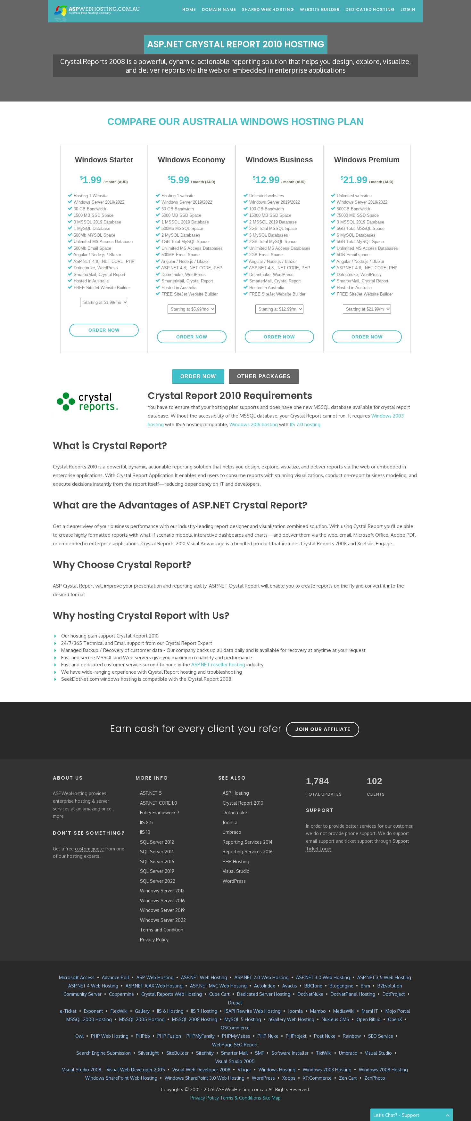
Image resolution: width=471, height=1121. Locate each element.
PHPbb (143, 1036)
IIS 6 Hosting (170, 1011)
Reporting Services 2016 (248, 851)
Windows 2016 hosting (253, 424)
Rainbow (352, 1036)
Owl (79, 1036)
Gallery (142, 1011)
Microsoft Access (77, 977)
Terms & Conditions (240, 1098)
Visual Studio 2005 (235, 1061)
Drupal (235, 1002)
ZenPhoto (374, 1078)
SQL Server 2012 (157, 842)
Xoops (288, 1078)
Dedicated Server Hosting (263, 994)
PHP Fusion (169, 1036)
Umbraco (232, 832)
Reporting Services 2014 (247, 842)
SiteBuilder (177, 1053)
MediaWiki (343, 1011)
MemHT (370, 1011)
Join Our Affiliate (322, 729)
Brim (365, 985)
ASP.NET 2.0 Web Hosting (262, 977)
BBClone (313, 985)
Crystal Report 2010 (243, 803)
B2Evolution (389, 985)
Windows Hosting (277, 1069)
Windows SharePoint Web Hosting (121, 1078)
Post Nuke (324, 1036)
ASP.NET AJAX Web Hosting (154, 985)
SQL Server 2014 (157, 851)
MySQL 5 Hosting (243, 1019)
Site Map (271, 1098)
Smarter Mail (234, 1053)
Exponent (93, 1011)
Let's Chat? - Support (396, 1115)
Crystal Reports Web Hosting (171, 994)
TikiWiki (324, 1053)
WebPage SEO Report (235, 1044)
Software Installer (290, 1053)
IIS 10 (145, 832)
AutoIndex (264, 985)
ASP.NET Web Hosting (204, 977)
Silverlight (148, 1053)
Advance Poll (115, 977)
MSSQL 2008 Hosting (194, 1019)
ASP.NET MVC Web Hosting (218, 985)
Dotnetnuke (235, 812)
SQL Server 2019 (157, 871)
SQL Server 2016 (157, 861)
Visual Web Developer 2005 (136, 1069)
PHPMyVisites (236, 1036)
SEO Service (380, 1036)
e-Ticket (68, 1011)
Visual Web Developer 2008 (201, 1069)
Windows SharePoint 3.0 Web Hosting (204, 1078)
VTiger (244, 1069)
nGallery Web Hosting (291, 1019)
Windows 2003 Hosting (327, 1069)
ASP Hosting (236, 793)
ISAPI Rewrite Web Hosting (253, 1011)
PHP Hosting (236, 861)
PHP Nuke (268, 1036)
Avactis (289, 985)
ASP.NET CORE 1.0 (158, 803)
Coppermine (121, 994)
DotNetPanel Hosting (353, 994)
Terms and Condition (161, 929)
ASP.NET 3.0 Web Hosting (323, 977)
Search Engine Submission (103, 1053)
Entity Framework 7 (159, 812)
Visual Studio (236, 871)
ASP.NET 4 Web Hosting (93, 985)
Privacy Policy (154, 939)
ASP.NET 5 (151, 793)
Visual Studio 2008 (81, 1069)
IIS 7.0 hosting (305, 424)
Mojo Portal (397, 1011)
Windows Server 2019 (162, 910)
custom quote (89, 848)
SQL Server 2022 (157, 881)
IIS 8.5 (146, 822)
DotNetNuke (310, 994)
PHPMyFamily (200, 1036)
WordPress (234, 881)
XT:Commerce (317, 1078)
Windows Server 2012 (162, 890)
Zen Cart (348, 1078)
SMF (259, 1053)
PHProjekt (296, 1036)
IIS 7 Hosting (204, 1011)
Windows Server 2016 (162, 900)
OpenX (395, 1019)
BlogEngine (341, 985)
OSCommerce (235, 1027)
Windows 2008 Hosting (383, 1069)
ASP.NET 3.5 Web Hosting (384, 977)
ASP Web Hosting (155, 977)
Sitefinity (205, 1053)
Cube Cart (219, 994)
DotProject (394, 994)
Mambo (318, 1011)
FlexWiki (119, 1011)
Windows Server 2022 (163, 920)
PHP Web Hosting (109, 1036)
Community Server (82, 994)
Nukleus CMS (335, 1019)
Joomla (230, 822)
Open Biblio (369, 1019)
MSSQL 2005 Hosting (142, 1019)
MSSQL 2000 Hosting (89, 1019)
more (58, 816)
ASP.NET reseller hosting (218, 665)
